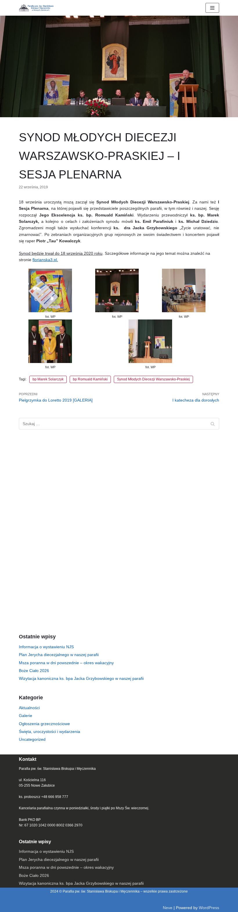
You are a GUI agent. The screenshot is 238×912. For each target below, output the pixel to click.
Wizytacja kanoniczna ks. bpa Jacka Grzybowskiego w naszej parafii (81, 678)
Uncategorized (32, 739)
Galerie (25, 715)
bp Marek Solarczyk (48, 379)
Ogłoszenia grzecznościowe (44, 723)
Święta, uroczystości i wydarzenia (49, 731)
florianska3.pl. (45, 259)
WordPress (209, 907)
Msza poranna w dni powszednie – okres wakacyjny (66, 662)
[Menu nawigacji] (212, 8)
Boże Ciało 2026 (34, 670)
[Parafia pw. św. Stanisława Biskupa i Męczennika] (36, 8)
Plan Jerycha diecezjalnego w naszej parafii (59, 654)
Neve (167, 907)
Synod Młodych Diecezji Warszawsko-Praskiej (153, 379)
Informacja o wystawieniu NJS (46, 646)
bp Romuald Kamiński (90, 379)
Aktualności (29, 707)
